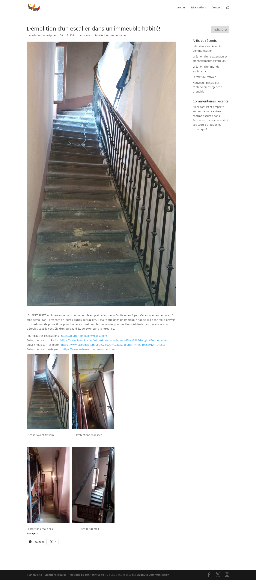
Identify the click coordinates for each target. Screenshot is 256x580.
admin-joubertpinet (44, 35)
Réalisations (199, 7)
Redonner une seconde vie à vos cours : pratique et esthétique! (210, 124)
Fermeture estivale (204, 77)
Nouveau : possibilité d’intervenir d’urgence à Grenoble (207, 87)
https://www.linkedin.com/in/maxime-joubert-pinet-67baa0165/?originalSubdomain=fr (114, 340)
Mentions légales (55, 574)
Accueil (181, 7)
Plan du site (34, 574)
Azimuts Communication (153, 574)
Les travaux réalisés (91, 35)
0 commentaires (116, 35)
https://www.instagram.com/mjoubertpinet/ (89, 349)
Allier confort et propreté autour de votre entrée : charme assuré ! (208, 111)
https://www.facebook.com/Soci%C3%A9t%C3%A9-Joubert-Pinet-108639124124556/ (113, 344)
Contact (217, 7)
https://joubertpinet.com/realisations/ (85, 335)
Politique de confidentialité (86, 574)
